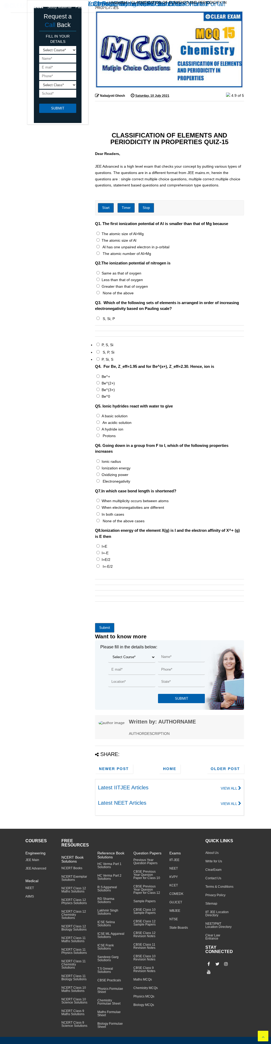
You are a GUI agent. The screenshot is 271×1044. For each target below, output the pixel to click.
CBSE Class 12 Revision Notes (144, 934)
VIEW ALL (229, 788)
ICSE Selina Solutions (106, 923)
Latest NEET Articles (122, 803)
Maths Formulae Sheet (109, 1013)
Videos (205, 7)
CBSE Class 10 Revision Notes (144, 957)
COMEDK (176, 894)
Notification (151, 7)
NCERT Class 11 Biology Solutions (74, 977)
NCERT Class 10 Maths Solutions (73, 989)
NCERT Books (71, 868)
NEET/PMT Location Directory (218, 925)
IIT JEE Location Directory (217, 913)
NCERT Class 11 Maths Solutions (73, 939)
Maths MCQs (142, 979)
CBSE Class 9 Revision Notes (144, 969)
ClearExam (213, 870)
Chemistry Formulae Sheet (108, 1002)
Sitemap (211, 903)
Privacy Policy (215, 895)
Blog (188, 7)
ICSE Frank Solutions (105, 947)
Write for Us (213, 861)
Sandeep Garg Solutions (108, 958)
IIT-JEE (174, 860)
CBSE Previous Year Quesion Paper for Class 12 (146, 890)
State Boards (178, 927)
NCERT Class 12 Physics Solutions (74, 901)
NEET (29, 888)
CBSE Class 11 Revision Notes (144, 946)
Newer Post (114, 769)
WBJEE (174, 911)
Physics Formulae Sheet (110, 990)
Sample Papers (144, 901)
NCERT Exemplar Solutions (74, 878)
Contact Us (213, 878)
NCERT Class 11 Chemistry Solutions (73, 964)
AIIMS (29, 896)
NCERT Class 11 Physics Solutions (74, 951)
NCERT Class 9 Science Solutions (74, 1024)
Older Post (225, 769)
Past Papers (85, 7)
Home (169, 769)
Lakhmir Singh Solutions (107, 912)
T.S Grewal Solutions (105, 970)
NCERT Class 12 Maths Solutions (73, 889)
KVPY (173, 877)
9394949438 (258, 7)
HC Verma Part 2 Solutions (109, 877)
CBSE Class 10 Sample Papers (144, 911)
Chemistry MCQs (145, 988)
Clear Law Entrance (212, 936)
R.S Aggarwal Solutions (107, 888)
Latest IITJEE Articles (123, 787)
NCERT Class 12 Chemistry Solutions (73, 915)
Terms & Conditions (219, 887)
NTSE (173, 919)
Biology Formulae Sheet (110, 1025)
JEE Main (32, 860)
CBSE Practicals (109, 980)
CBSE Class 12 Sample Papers (144, 922)
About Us (212, 853)
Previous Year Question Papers (145, 861)
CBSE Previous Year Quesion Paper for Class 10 (146, 875)
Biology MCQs (143, 1005)
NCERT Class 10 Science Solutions (74, 1000)
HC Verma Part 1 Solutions (109, 865)
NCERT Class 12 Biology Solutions (74, 927)
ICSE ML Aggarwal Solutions (110, 935)
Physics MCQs (143, 996)
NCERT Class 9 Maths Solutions (72, 1012)
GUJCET (175, 902)
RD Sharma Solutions (105, 900)
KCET (173, 885)
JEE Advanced (35, 868)
